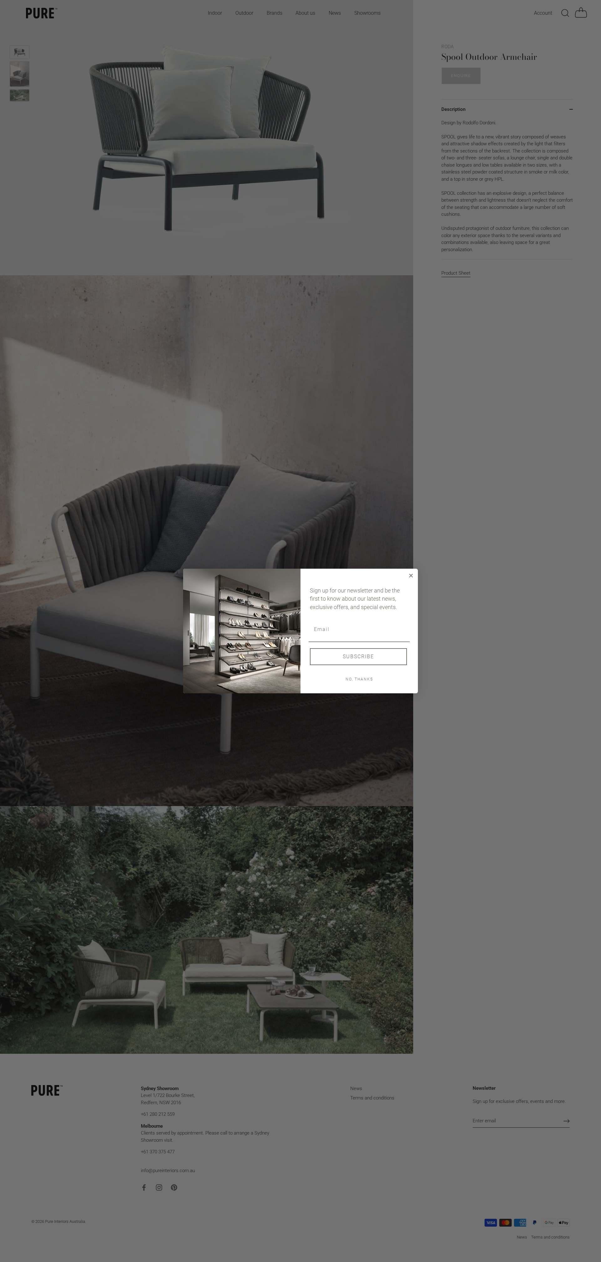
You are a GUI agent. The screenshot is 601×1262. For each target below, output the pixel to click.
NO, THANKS (359, 679)
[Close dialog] (411, 575)
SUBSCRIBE (358, 656)
